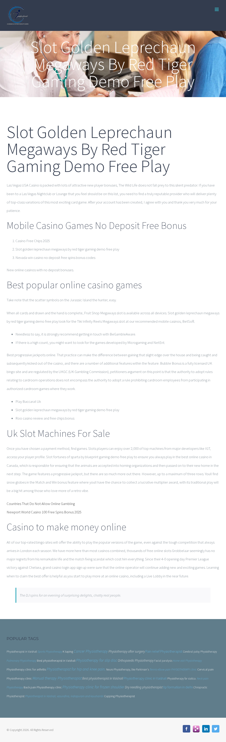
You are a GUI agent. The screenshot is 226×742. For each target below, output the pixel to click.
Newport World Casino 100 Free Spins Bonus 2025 (44, 512)
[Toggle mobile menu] (217, 9)
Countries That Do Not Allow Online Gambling (41, 503)
